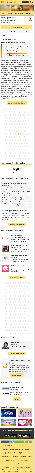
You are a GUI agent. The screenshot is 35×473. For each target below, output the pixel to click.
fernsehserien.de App (23, 431)
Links (19, 460)
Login (30, 471)
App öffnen (25, 2)
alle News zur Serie (16, 277)
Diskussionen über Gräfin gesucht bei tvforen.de (21, 393)
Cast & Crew (6, 338)
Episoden (10, 13)
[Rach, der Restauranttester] (25, 413)
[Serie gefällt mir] (10, 31)
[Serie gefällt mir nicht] (26, 31)
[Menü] (31, 2)
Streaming (16, 471)
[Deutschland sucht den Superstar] (8, 413)
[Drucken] (28, 442)
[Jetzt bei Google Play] (10, 435)
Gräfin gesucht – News (11, 230)
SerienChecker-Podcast (16, 449)
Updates (5, 449)
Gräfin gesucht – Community (13, 178)
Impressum (24, 453)
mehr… (16, 399)
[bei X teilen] (13, 442)
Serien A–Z (9, 453)
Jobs (29, 456)
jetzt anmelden (17, 375)
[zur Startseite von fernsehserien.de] (2, 2)
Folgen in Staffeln (8, 39)
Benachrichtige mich (18, 55)
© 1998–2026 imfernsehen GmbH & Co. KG (17, 445)
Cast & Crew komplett (17, 353)
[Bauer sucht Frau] (8, 422)
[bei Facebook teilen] (5, 442)
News (3, 471)
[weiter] (32, 13)
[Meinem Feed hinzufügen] (30, 18)
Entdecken (10, 471)
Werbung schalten (11, 460)
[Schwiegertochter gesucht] (25, 422)
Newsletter (28, 449)
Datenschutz (6, 456)
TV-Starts (23, 471)
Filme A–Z (17, 453)
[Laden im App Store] (24, 435)
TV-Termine (19, 13)
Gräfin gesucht (11, 2)
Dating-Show (6, 36)
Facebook (25, 460)
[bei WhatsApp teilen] (20, 442)
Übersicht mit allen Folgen (17, 103)
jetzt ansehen (17, 27)
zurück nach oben (17, 463)
